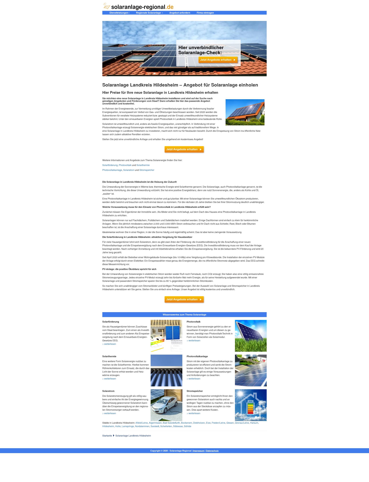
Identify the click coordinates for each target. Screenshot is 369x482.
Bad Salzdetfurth (171, 422)
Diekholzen (199, 422)
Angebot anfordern (179, 12)
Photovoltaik (125, 165)
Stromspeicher (146, 170)
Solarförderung (110, 165)
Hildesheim (108, 426)
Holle (118, 426)
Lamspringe (128, 426)
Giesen (230, 422)
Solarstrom (128, 170)
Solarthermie (143, 165)
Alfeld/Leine (141, 422)
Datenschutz (212, 450)
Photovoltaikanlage (112, 170)
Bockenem (186, 422)
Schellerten (166, 426)
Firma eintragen (205, 12)
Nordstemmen (142, 426)
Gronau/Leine (242, 422)
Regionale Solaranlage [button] (148, 12)
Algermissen (155, 422)
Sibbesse (178, 426)
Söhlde (187, 426)
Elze (208, 422)
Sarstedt (155, 426)
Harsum (254, 422)
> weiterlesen (109, 344)
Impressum (198, 450)
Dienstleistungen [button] (119, 12)
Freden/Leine (218, 422)
